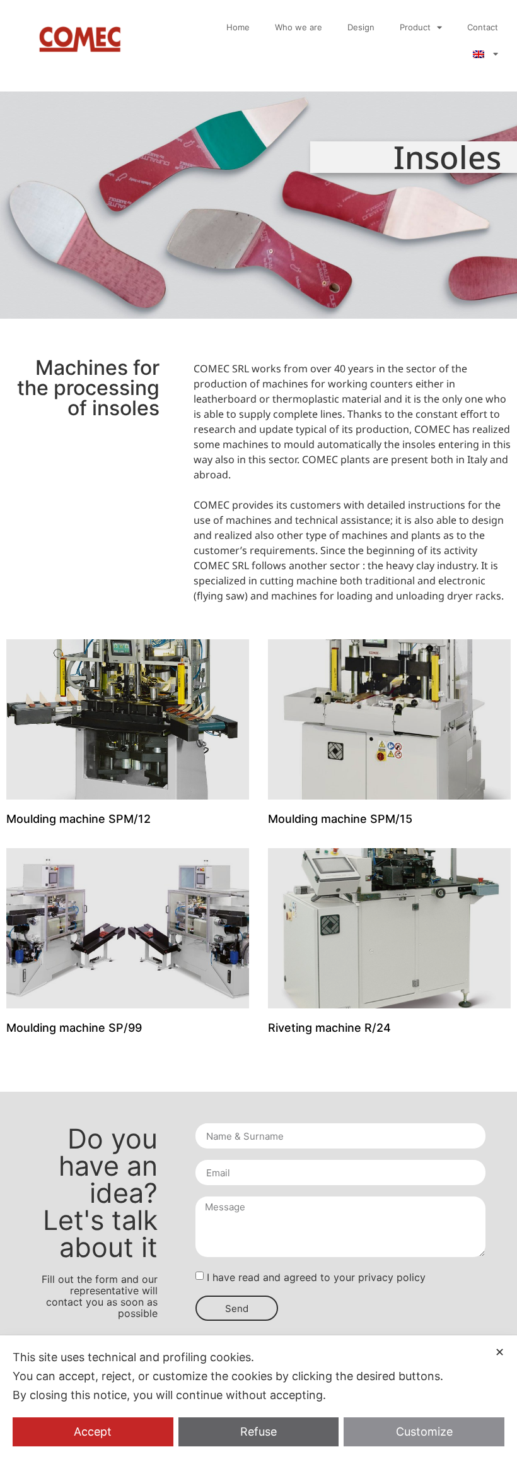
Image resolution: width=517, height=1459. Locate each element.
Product (415, 27)
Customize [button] (424, 1431)
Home (238, 27)
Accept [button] (93, 1431)
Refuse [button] (258, 1431)
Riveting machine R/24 (329, 1027)
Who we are (298, 27)
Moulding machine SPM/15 (340, 818)
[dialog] (258, 1397)
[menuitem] (485, 54)
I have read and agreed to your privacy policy (316, 1277)
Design (361, 27)
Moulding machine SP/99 (74, 1027)
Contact (482, 27)
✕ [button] (499, 1352)
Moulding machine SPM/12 (78, 818)
